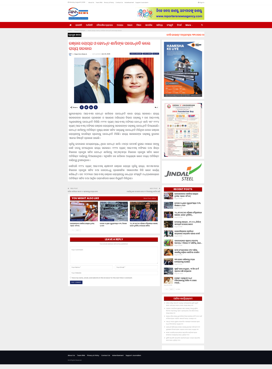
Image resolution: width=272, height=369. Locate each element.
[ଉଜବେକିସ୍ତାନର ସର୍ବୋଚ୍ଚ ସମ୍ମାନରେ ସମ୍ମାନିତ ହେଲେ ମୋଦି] (168, 233)
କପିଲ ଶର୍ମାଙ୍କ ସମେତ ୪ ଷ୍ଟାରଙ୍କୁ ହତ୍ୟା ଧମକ (83, 191)
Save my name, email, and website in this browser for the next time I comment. (102, 278)
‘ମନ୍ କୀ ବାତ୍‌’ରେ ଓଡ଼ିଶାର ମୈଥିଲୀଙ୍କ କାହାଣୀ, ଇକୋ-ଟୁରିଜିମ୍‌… (188, 213)
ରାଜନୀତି (78, 25)
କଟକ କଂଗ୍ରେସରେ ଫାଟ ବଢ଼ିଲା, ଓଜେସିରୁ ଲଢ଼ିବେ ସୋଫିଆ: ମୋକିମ (186, 251)
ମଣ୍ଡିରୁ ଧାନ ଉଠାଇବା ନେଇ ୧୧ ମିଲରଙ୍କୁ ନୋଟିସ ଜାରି (143, 191)
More (188, 25)
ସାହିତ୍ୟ (159, 25)
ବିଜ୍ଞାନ (138, 25)
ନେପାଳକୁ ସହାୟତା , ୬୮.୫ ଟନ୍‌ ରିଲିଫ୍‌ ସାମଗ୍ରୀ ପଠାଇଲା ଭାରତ (187, 223)
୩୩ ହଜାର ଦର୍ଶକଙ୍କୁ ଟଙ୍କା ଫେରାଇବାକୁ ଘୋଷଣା (184, 260)
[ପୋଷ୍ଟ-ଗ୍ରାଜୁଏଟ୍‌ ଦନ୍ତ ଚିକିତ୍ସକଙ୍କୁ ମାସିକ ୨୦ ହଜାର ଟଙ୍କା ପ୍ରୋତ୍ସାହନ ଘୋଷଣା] (168, 280)
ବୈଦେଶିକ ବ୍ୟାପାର (105, 25)
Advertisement (129, 2)
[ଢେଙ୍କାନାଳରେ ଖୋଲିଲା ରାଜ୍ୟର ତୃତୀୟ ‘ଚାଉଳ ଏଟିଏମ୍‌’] (84, 211)
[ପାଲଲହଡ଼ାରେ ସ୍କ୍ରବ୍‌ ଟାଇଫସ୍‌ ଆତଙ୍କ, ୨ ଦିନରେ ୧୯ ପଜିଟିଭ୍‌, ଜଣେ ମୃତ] (168, 242)
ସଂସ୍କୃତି (170, 25)
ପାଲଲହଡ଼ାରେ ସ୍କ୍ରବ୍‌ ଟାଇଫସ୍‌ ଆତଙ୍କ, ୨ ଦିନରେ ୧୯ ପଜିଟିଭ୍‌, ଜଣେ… (188, 241)
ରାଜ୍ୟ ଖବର (155, 53)
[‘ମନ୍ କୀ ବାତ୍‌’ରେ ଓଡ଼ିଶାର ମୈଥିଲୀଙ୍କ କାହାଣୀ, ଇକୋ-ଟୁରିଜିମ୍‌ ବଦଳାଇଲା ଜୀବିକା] (144, 211)
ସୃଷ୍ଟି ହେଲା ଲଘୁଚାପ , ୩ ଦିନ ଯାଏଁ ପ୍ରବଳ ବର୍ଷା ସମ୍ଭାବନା (186, 269)
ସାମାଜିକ (148, 25)
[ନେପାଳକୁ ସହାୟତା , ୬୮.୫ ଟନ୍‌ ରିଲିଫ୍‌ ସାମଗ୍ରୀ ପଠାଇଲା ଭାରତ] (168, 224)
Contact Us (119, 2)
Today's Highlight (136, 53)
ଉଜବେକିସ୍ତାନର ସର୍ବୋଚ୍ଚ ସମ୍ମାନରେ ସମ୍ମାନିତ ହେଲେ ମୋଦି (187, 232)
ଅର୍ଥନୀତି (89, 25)
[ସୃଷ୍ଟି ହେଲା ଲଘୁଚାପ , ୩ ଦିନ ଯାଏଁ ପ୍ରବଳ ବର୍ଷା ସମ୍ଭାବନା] (168, 271)
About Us (91, 2)
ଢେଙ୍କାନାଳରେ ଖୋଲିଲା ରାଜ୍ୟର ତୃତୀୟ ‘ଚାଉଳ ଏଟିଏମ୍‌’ (186, 194)
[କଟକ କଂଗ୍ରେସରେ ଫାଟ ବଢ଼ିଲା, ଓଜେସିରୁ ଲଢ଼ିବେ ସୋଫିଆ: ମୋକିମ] (168, 252)
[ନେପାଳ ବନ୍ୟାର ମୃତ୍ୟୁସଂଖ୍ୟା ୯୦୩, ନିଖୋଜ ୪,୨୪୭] (114, 211)
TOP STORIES (147, 53)
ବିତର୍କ (179, 25)
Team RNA (99, 2)
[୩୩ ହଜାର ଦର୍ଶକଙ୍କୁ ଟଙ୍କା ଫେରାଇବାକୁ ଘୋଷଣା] (168, 261)
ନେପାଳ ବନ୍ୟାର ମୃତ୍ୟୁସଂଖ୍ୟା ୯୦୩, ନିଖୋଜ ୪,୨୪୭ (187, 204)
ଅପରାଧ (120, 25)
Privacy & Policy (109, 2)
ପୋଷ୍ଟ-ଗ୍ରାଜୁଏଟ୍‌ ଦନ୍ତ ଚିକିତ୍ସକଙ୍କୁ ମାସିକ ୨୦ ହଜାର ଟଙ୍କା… (185, 280)
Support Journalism (141, 2)
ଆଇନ (129, 25)
